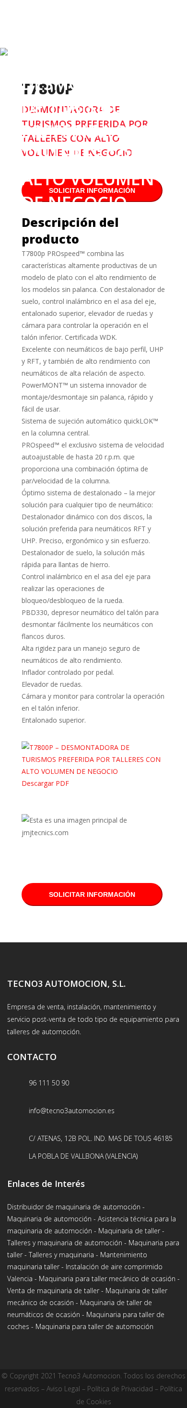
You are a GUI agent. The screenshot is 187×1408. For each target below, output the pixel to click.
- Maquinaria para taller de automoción (91, 1326)
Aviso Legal (63, 1388)
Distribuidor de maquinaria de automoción (73, 1206)
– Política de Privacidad (116, 1388)
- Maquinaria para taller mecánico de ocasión (104, 1278)
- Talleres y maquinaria (58, 1254)
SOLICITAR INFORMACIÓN (92, 894)
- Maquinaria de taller (127, 1230)
